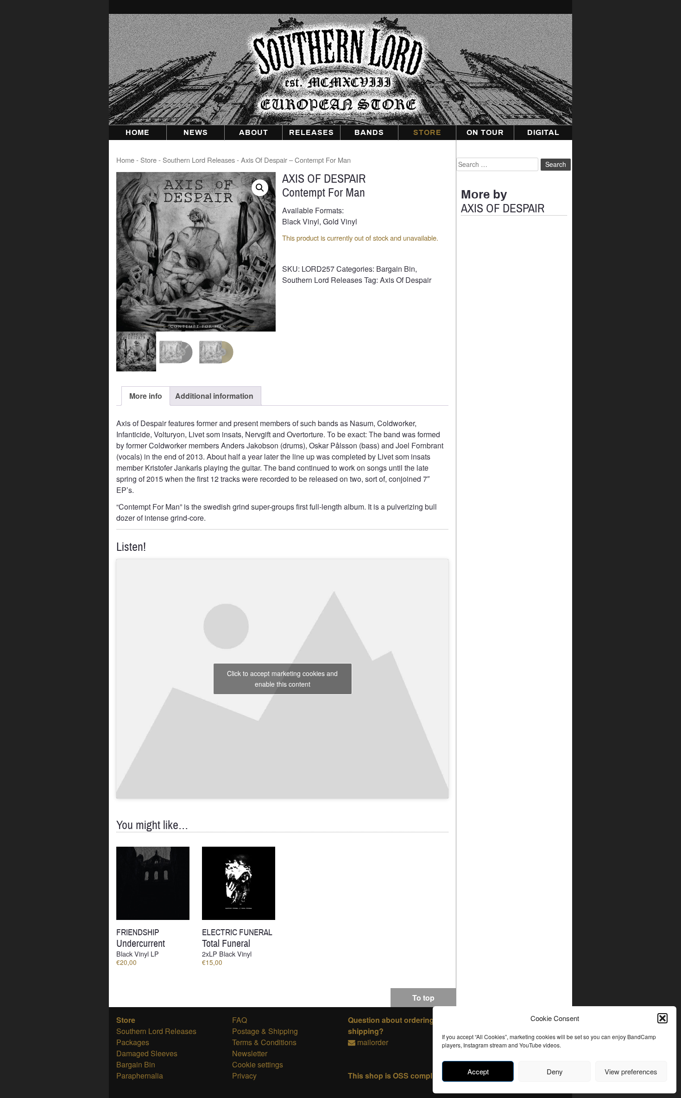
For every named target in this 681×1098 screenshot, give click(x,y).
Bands (369, 132)
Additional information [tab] (214, 395)
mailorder (372, 1042)
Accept (478, 1071)
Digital (543, 132)
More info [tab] (145, 395)
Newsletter (249, 1053)
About (253, 132)
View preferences (631, 1071)
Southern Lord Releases (199, 160)
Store (427, 132)
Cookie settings (257, 1064)
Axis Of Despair (405, 279)
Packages (132, 1042)
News (195, 132)
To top (423, 997)
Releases (311, 132)
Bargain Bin (395, 268)
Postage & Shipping (265, 1031)
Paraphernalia (139, 1075)
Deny (555, 1071)
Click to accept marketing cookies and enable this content (282, 679)
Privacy (244, 1075)
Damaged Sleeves (146, 1053)
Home (138, 132)
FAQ (239, 1020)
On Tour (485, 132)
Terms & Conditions (264, 1042)
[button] (662, 1018)
